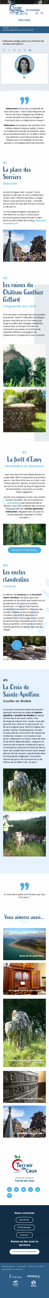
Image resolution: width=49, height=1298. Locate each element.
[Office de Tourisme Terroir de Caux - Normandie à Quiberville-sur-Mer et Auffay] (17, 7)
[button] (37, 13)
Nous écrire (24, 1220)
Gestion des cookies (36, 1266)
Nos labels (22, 1266)
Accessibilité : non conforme (12, 1269)
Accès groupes (24, 1227)
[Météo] (26, 15)
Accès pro (24, 1235)
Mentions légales (8, 1266)
